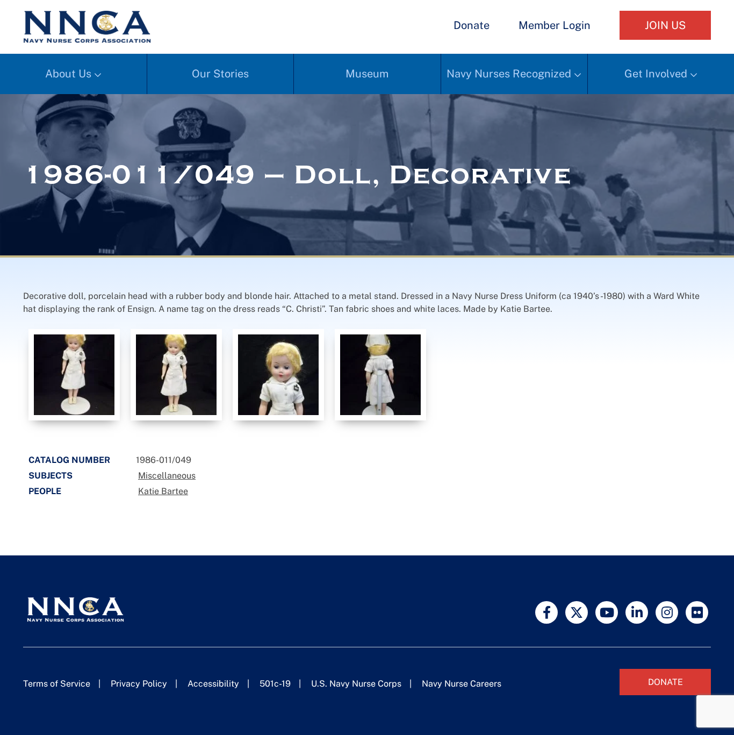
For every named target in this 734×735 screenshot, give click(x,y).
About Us (68, 73)
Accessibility (213, 684)
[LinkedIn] (636, 612)
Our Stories (220, 73)
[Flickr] (697, 612)
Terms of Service (56, 684)
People (44, 491)
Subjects (50, 475)
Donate (472, 25)
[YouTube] (606, 612)
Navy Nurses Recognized (509, 73)
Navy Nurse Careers (461, 684)
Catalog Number (69, 460)
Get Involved (655, 73)
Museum (367, 73)
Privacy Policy (139, 684)
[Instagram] (667, 612)
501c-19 (275, 684)
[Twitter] (576, 612)
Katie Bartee (163, 491)
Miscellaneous (167, 475)
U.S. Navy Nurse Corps (356, 684)
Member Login (555, 25)
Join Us (665, 25)
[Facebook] (546, 612)
